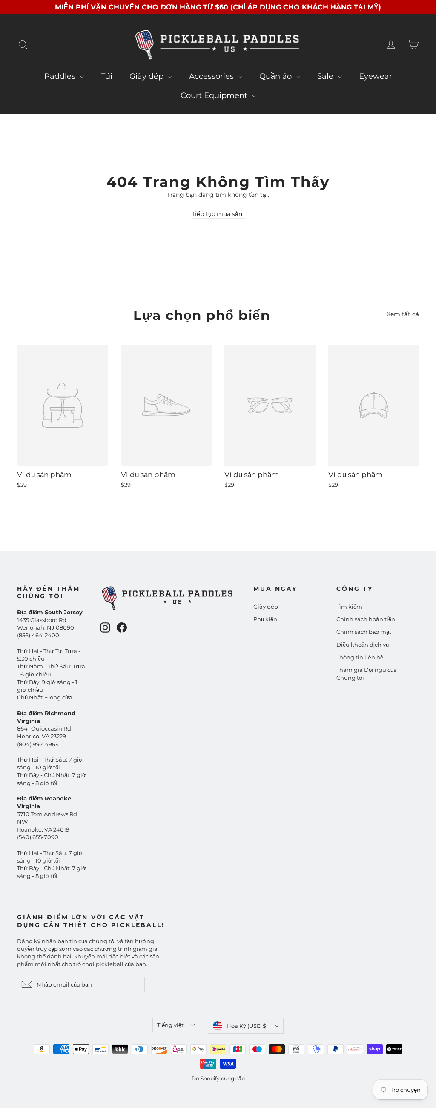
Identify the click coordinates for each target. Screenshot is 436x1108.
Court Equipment (215, 95)
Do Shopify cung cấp (218, 1078)
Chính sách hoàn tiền (365, 619)
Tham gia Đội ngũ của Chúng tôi (366, 673)
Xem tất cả (403, 314)
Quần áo (276, 76)
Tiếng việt (170, 1025)
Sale (326, 76)
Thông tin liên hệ (359, 657)
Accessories (212, 76)
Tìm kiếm (349, 606)
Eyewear (375, 76)
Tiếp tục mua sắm (218, 214)
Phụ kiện (265, 619)
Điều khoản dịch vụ (362, 644)
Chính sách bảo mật (363, 631)
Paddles (60, 76)
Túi (106, 76)
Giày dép (147, 76)
